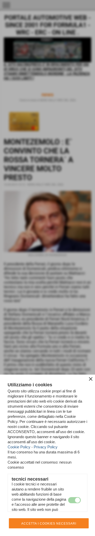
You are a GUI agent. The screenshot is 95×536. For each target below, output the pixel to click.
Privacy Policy (46, 447)
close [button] (91, 379)
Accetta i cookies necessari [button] (48, 523)
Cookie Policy (19, 447)
